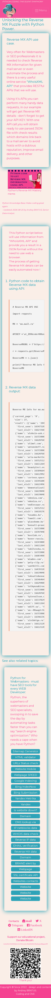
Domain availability (25, 816)
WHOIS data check (25, 834)
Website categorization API (25, 887)
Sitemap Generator (25, 751)
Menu (43, 10)
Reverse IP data (25, 839)
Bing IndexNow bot (25, 787)
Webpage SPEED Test (25, 775)
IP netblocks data (25, 828)
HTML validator (25, 757)
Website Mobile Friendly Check (25, 769)
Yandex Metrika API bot (25, 799)
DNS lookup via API (25, 822)
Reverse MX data (25, 851)
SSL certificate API (25, 875)
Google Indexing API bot (25, 781)
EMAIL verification (25, 845)
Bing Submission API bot (25, 793)
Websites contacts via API (25, 881)
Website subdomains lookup (25, 893)
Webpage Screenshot (25, 869)
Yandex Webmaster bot (25, 805)
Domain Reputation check (25, 858)
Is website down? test (25, 810)
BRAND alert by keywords (25, 864)
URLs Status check (25, 763)
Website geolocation (26, 899)
